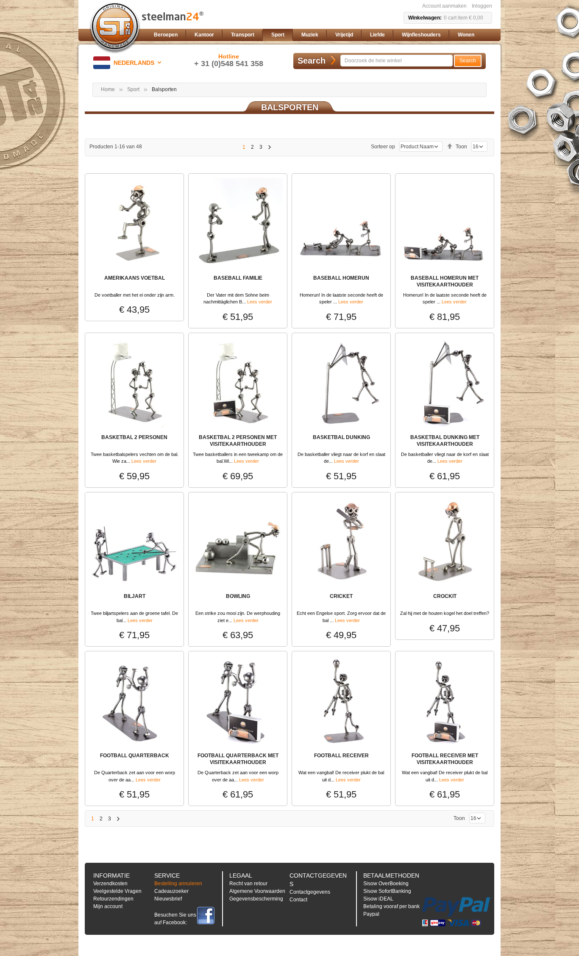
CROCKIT (445, 596)
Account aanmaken (444, 6)
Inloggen (482, 6)
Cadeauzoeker (171, 891)
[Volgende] (269, 147)
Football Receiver (341, 756)
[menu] (321, 35)
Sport (133, 89)
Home (108, 89)
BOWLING (238, 596)
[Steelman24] (115, 28)
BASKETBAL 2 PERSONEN (134, 437)
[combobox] (396, 61)
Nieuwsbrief (168, 899)
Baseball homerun (341, 278)
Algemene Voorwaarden (257, 891)
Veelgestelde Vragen (117, 891)
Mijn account (107, 906)
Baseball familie (238, 278)
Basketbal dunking (341, 437)
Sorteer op (383, 147)
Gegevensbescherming (256, 899)
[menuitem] (165, 35)
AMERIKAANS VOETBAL (134, 278)
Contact (298, 900)
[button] (128, 62)
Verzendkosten (110, 884)
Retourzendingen (113, 899)
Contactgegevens (310, 892)
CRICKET (341, 596)
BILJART (134, 596)
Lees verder (259, 301)
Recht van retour (248, 884)
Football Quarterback (134, 756)
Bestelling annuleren (178, 884)
